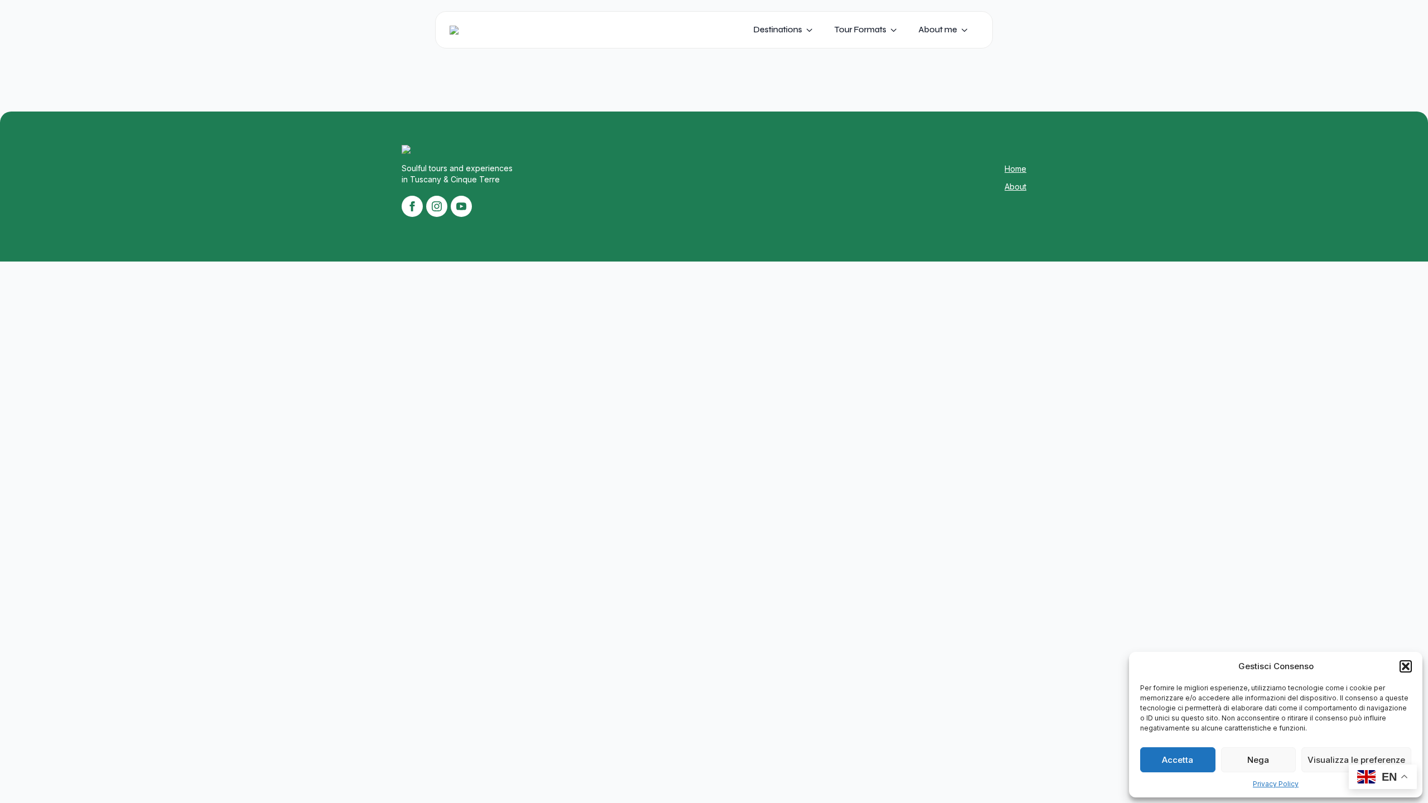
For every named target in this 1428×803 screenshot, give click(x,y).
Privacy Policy (1276, 784)
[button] (1405, 666)
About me (938, 30)
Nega (1258, 759)
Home (1015, 168)
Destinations (778, 30)
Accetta (1177, 759)
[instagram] (436, 206)
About (1015, 186)
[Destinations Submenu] (812, 29)
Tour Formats (860, 30)
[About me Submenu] (967, 29)
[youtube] (461, 206)
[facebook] (412, 206)
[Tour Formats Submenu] (897, 29)
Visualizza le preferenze (1356, 759)
